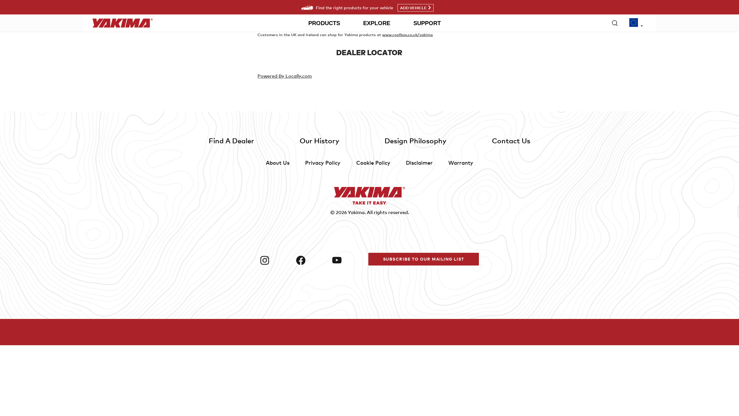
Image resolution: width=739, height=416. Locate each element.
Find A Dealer (231, 140)
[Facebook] (312, 260)
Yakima (356, 212)
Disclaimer (419, 162)
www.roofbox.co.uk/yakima (407, 34)
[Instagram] (276, 260)
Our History (319, 140)
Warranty (460, 162)
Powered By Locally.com (284, 76)
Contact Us (511, 140)
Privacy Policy (322, 162)
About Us (278, 162)
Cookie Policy (373, 162)
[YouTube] (348, 260)
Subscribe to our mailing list (423, 259)
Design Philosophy (415, 140)
